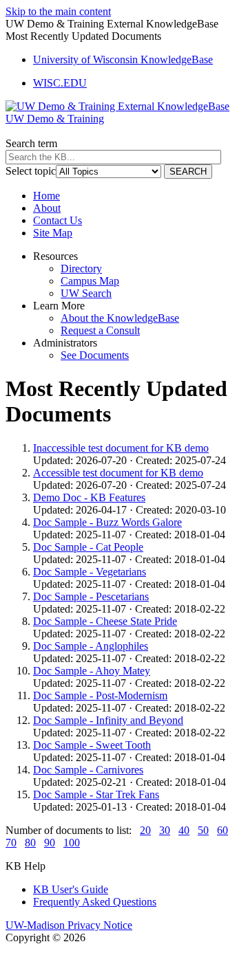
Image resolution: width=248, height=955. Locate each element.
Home (46, 195)
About (47, 208)
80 (30, 842)
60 (222, 830)
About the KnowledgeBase (120, 318)
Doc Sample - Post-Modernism (100, 695)
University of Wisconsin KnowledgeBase (123, 59)
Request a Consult (100, 330)
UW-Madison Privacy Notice (69, 925)
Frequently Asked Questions (94, 902)
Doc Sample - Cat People (88, 547)
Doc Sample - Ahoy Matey (91, 671)
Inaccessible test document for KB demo (121, 448)
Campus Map (90, 281)
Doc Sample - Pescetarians (91, 596)
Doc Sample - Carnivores (88, 770)
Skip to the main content (58, 11)
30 (164, 830)
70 (11, 842)
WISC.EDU (60, 83)
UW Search (86, 293)
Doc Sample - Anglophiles (90, 646)
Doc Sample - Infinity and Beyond (108, 720)
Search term (31, 143)
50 (203, 830)
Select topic (31, 171)
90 (49, 842)
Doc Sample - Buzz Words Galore (107, 522)
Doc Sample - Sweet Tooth (92, 745)
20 (145, 830)
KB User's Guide (70, 889)
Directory (81, 268)
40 (183, 830)
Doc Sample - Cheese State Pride (105, 621)
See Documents (95, 355)
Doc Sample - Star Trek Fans (96, 794)
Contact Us (57, 220)
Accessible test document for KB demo (118, 473)
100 (71, 842)
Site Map (52, 233)
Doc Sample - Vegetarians (89, 572)
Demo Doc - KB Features (89, 497)
